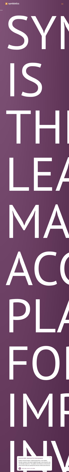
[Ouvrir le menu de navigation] (62, 4)
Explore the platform (28, 468)
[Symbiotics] (12, 4)
